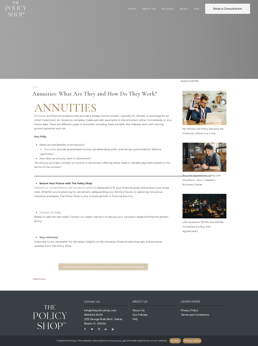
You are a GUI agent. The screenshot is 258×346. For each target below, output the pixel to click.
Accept (175, 340)
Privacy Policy (189, 310)
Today (57, 212)
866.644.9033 (93, 315)
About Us (139, 310)
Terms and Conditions (195, 315)
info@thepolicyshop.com (100, 310)
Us (51, 212)
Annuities (40, 115)
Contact (44, 212)
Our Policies (140, 315)
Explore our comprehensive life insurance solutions (65, 187)
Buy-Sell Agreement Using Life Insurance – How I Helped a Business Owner (201, 180)
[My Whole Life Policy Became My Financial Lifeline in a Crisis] (204, 109)
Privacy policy (192, 340)
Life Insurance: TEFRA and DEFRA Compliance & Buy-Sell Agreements (203, 227)
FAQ (135, 319)
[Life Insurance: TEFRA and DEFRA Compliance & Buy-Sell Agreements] (204, 207)
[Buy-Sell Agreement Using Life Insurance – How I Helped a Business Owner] (204, 158)
